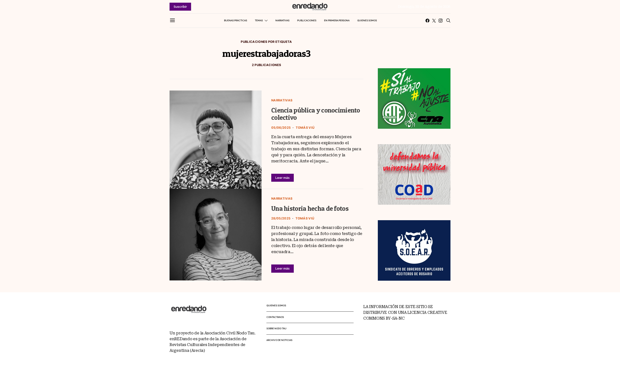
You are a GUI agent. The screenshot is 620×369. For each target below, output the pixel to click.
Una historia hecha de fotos (310, 208)
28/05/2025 (280, 218)
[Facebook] (427, 21)
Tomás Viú (305, 127)
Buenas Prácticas (235, 20)
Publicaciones (306, 20)
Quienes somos (367, 20)
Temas (259, 20)
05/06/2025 (281, 127)
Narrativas (282, 20)
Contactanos (275, 317)
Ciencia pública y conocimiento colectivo (315, 114)
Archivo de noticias (279, 340)
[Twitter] (434, 21)
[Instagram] (440, 21)
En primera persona (336, 20)
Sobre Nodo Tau (276, 328)
